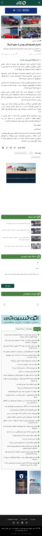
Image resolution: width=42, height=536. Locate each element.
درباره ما (33, 519)
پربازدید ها (29, 329)
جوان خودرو (24, 60)
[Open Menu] (39, 3)
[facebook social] (23, 523)
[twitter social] (19, 523)
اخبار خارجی (35, 41)
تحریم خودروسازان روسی (20, 153)
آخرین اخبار (37, 329)
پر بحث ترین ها (20, 329)
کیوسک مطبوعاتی (13, 519)
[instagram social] (14, 523)
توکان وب (14, 534)
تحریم (31, 153)
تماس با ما (24, 519)
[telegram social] (27, 523)
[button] (4, 304)
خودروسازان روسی (36, 157)
